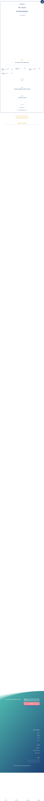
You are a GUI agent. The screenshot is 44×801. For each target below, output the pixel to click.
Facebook (16, 89)
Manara (29, 765)
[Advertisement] (22, 785)
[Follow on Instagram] (35, 761)
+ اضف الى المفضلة (22, 129)
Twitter (24, 89)
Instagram (21, 89)
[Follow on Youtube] (38, 761)
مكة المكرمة (20, 97)
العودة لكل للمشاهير (22, 117)
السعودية (24, 97)
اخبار (22, 80)
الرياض (8, 230)
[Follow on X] (32, 761)
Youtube (28, 89)
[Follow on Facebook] (29, 761)
